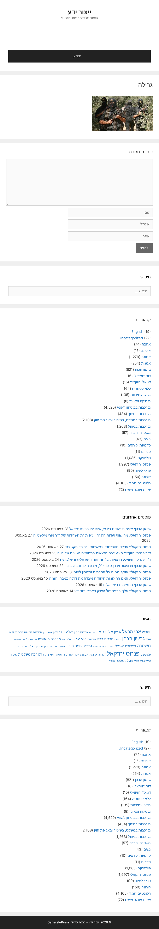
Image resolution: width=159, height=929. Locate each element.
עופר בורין (74, 646)
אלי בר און (104, 631)
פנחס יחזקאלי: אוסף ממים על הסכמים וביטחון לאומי (112, 572)
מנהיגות (16, 639)
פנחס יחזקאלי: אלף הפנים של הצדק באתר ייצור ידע (112, 591)
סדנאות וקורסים (139, 445)
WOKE (146, 632)
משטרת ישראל (125, 646)
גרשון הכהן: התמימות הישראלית (127, 585)
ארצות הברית (23, 632)
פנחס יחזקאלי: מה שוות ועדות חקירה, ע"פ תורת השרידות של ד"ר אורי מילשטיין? (92, 535)
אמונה (146, 357)
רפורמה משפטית (30, 654)
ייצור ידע (79, 12)
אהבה (146, 344)
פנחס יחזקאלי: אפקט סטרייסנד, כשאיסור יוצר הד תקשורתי (108, 547)
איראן (117, 632)
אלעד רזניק (63, 631)
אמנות (146, 363)
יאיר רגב (81, 639)
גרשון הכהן (143, 369)
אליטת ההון (81, 632)
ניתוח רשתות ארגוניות (103, 646)
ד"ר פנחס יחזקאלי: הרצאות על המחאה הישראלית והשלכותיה (105, 559)
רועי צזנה (49, 654)
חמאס (117, 639)
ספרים (146, 452)
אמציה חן (47, 632)
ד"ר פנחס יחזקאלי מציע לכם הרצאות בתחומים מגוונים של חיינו (104, 553)
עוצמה (62, 646)
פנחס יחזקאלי (140, 464)
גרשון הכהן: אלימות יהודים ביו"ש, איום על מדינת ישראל (110, 529)
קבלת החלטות (81, 654)
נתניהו (87, 646)
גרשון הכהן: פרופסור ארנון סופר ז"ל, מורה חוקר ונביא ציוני (107, 566)
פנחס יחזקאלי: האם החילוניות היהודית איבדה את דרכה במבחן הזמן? (100, 578)
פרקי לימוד (143, 470)
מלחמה (25, 639)
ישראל (72, 639)
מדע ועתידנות (140, 395)
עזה (55, 646)
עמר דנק (48, 646)
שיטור (13, 654)
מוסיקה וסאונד (140, 401)
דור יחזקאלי (142, 376)
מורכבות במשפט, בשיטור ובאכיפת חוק (122, 420)
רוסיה (59, 654)
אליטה (92, 632)
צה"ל (91, 654)
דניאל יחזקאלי (140, 382)
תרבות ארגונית (116, 660)
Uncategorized (131, 338)
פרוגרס (99, 654)
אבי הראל (131, 631)
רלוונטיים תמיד (140, 483)
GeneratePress (58, 922)
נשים (147, 439)
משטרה (144, 645)
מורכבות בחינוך (139, 414)
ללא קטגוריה (141, 388)
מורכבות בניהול (139, 426)
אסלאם (37, 632)
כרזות (64, 639)
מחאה (33, 639)
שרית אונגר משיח (138, 489)
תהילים (129, 660)
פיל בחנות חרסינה (25, 646)
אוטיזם (146, 351)
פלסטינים (146, 654)
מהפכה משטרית (49, 639)
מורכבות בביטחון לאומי (134, 407)
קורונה (146, 477)
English (137, 332)
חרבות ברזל (105, 639)
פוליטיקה (144, 458)
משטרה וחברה (140, 433)
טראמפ (91, 639)
